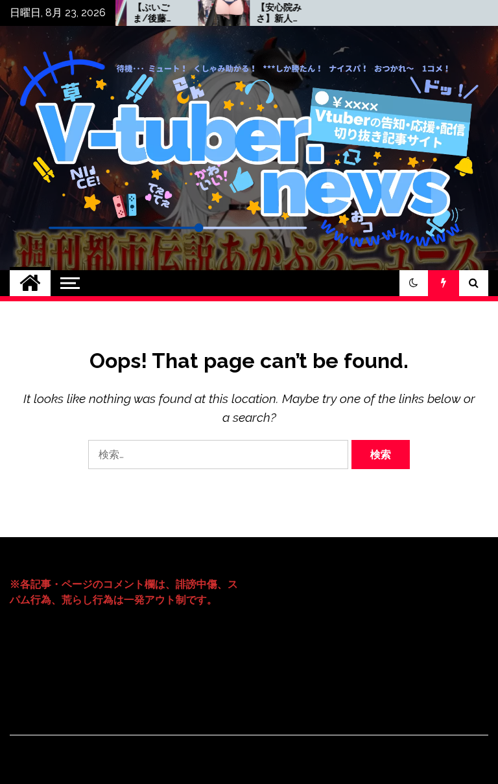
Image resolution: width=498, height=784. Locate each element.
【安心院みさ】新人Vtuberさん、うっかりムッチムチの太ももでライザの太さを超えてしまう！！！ (266, 13)
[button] (413, 283)
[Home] (30, 283)
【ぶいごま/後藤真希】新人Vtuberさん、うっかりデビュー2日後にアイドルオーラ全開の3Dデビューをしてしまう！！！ (143, 13)
